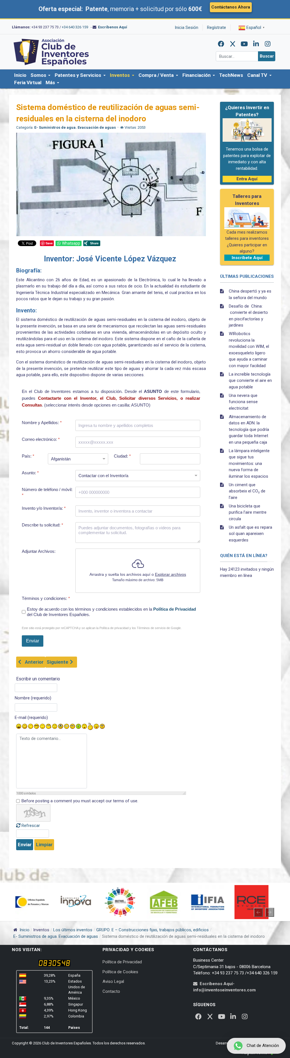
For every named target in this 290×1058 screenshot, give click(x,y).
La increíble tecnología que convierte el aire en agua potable (250, 381)
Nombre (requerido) (33, 698)
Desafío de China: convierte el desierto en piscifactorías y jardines (248, 316)
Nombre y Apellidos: (42, 422)
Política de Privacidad (174, 609)
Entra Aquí (246, 178)
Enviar (25, 844)
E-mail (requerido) (31, 717)
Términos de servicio (151, 628)
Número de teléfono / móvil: (47, 492)
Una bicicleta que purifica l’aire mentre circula (247, 512)
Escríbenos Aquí (112, 27)
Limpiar (44, 844)
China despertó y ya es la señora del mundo (250, 294)
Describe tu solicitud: (42, 524)
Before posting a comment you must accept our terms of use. (80, 800)
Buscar (267, 56)
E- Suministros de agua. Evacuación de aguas (75, 127)
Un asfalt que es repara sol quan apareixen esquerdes (250, 534)
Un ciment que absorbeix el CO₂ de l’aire (247, 491)
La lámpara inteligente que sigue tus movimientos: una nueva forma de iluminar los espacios (249, 463)
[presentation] (258, 912)
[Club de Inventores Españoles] (51, 51)
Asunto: (30, 472)
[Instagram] (267, 43)
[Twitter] (232, 43)
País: (28, 456)
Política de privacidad (114, 628)
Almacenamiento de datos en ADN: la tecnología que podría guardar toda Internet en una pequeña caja (249, 429)
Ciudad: (122, 456)
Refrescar (31, 825)
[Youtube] (244, 43)
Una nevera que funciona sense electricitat (243, 402)
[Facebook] (221, 43)
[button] (40, 75)
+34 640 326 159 (75, 27)
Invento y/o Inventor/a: (44, 508)
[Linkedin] (256, 43)
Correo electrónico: (41, 439)
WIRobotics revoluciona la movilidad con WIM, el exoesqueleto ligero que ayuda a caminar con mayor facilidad (249, 349)
